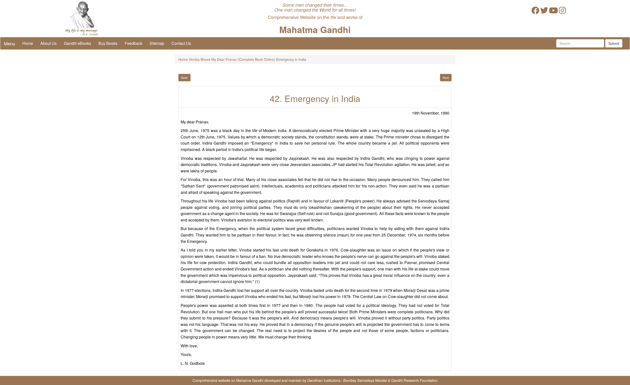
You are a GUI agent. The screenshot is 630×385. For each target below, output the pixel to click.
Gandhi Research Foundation (414, 380)
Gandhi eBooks (77, 43)
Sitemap (157, 43)
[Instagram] (562, 12)
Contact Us (181, 43)
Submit (613, 43)
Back (184, 77)
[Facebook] (535, 12)
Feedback (133, 43)
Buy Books (107, 43)
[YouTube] (553, 12)
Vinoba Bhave (199, 59)
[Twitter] (544, 12)
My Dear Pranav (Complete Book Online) (243, 59)
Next (446, 77)
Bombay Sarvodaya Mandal (365, 380)
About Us (48, 43)
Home (27, 43)
